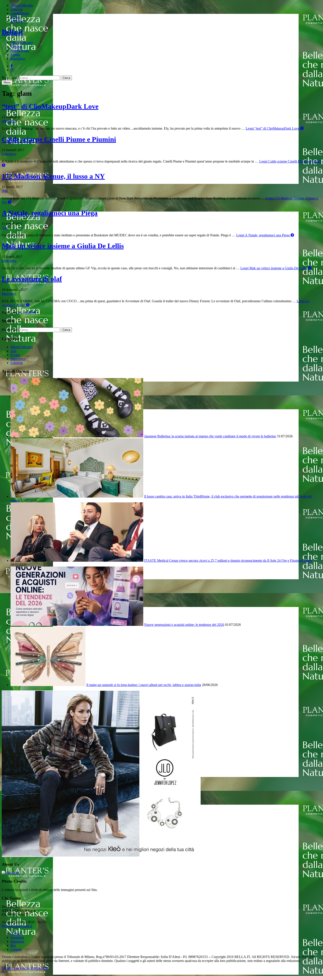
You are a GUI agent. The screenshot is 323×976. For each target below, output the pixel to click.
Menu (7, 82)
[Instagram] (12, 70)
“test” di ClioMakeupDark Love (50, 106)
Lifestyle (17, 9)
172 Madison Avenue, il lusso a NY (53, 176)
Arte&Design (20, 13)
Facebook (17, 937)
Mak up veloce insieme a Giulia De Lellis (63, 246)
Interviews (18, 21)
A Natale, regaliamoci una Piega (50, 213)
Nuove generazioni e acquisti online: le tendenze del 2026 (184, 625)
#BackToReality (22, 5)
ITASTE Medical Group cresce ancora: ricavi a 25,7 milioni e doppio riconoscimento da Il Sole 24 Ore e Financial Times (228, 560)
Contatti (16, 949)
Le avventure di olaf (32, 279)
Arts (5, 191)
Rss (13, 945)
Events (15, 17)
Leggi (272, 128)
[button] (3, 972)
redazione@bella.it (18, 926)
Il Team (16, 933)
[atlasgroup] (11, 873)
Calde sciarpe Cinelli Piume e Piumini (59, 139)
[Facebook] (12, 66)
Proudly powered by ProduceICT (25, 968)
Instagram (17, 941)
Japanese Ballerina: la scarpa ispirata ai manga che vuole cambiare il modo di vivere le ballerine (210, 436)
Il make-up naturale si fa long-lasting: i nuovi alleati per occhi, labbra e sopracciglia (143, 685)
